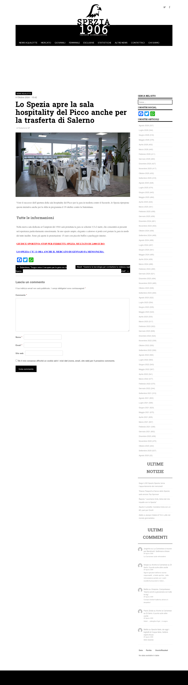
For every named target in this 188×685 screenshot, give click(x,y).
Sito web (20, 353)
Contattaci (138, 42)
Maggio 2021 (144, 412)
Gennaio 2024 (144, 273)
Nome (19, 337)
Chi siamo (153, 42)
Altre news (121, 42)
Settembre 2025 (145, 178)
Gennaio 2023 (144, 331)
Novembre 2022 (145, 340)
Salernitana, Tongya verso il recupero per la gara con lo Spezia (41, 269)
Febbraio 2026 (145, 154)
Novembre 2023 (145, 283)
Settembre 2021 (145, 393)
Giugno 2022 (144, 364)
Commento (21, 295)
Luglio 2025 (143, 187)
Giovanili (60, 42)
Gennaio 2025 (144, 216)
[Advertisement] (94, 67)
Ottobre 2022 (144, 345)
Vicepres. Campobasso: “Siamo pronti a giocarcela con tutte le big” (158, 592)
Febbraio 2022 (145, 383)
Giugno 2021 (144, 407)
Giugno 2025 (144, 192)
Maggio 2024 (144, 254)
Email (19, 345)
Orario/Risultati (161, 650)
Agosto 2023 (144, 297)
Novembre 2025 (145, 168)
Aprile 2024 (143, 259)
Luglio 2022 (143, 359)
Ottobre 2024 (144, 230)
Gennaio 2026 (144, 159)
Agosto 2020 (144, 455)
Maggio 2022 (144, 369)
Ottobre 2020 (144, 446)
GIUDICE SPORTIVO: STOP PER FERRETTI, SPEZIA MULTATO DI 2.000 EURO (60, 243)
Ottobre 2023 (144, 288)
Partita (149, 650)
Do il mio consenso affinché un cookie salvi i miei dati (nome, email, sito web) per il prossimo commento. (66, 360)
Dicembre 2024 (145, 221)
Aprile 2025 (143, 202)
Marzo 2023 (143, 321)
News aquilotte (28, 42)
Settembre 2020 (145, 450)
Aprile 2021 (143, 417)
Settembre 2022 (145, 350)
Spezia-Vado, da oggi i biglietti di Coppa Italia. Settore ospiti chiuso (156, 632)
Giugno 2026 (144, 135)
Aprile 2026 (143, 144)
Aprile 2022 (143, 374)
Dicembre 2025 (145, 163)
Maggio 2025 (144, 197)
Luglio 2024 (143, 245)
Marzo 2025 (143, 206)
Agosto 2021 (144, 398)
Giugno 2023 (144, 307)
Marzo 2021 (143, 422)
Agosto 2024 (144, 240)
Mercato (46, 42)
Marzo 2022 (143, 378)
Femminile (74, 42)
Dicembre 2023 (145, 278)
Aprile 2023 (143, 316)
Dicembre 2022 (145, 336)
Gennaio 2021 (144, 431)
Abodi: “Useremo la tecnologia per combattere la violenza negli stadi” (103, 268)
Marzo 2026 (143, 149)
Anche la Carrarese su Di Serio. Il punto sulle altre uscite (158, 566)
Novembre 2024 (145, 225)
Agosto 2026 (144, 125)
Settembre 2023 (145, 293)
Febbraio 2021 (145, 426)
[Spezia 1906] (94, 38)
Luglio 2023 (143, 302)
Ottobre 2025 (144, 173)
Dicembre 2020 (145, 436)
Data (141, 650)
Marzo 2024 (143, 264)
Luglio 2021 (143, 402)
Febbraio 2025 (145, 211)
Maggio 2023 (144, 312)
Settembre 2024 (145, 235)
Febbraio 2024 (145, 269)
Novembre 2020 (145, 441)
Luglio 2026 (143, 130)
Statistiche (104, 42)
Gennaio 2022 (144, 388)
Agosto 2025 (144, 182)
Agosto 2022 (144, 355)
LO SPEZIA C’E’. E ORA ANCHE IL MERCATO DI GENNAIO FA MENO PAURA (60, 251)
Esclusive (88, 42)
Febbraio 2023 (145, 326)
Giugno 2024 (144, 249)
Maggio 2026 (144, 139)
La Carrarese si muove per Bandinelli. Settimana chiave (158, 549)
